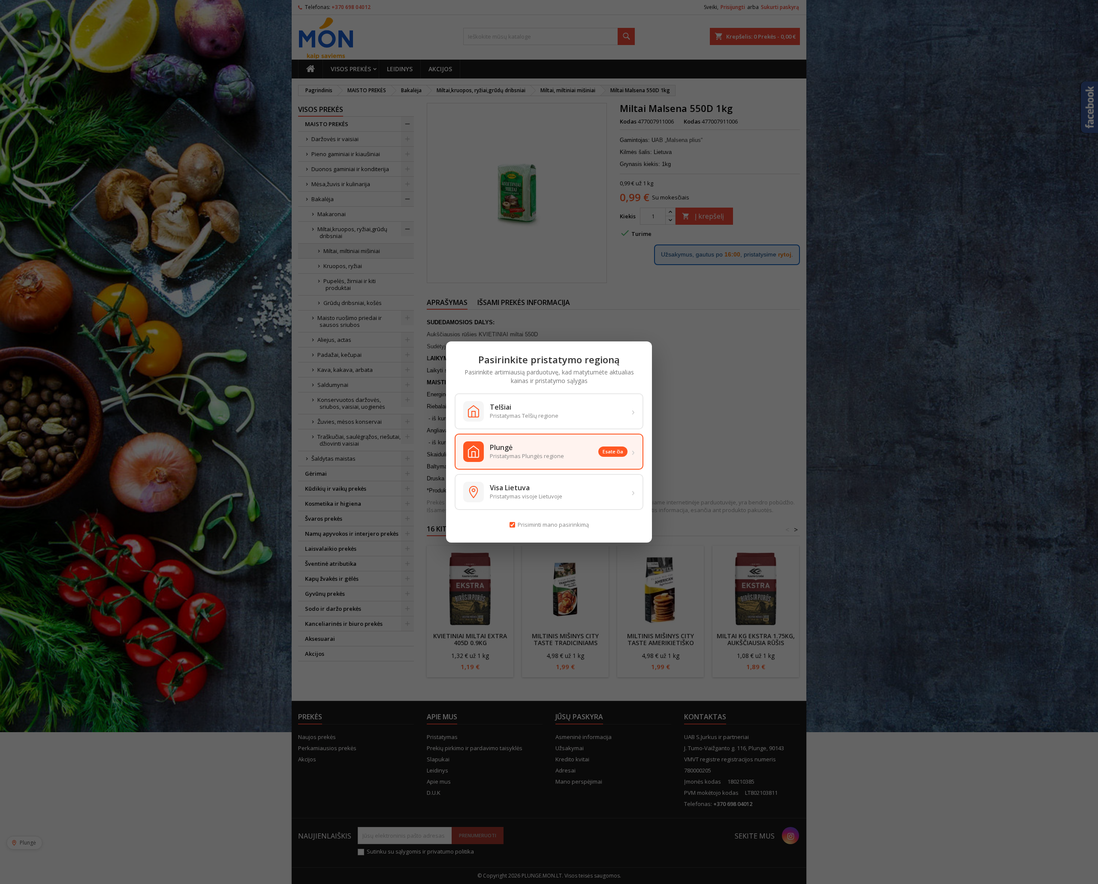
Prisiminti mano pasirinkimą (553, 524)
